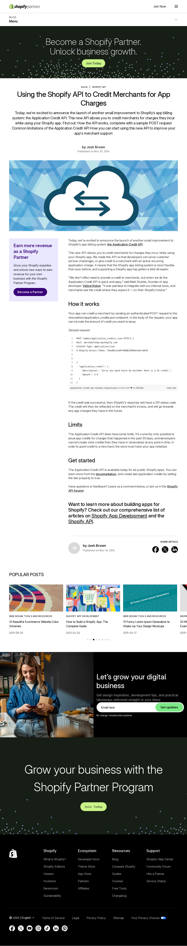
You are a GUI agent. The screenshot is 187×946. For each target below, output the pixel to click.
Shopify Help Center (159, 859)
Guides (116, 874)
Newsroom (50, 888)
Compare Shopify (123, 866)
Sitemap (118, 918)
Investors (49, 881)
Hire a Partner (155, 874)
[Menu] (176, 6)
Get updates (169, 707)
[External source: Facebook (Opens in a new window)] (155, 549)
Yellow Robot (92, 286)
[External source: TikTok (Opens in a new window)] (47, 928)
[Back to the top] (13, 853)
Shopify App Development (119, 516)
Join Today (93, 63)
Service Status (156, 881)
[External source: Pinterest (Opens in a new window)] (65, 928)
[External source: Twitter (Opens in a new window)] (165, 549)
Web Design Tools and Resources (30, 616)
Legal (75, 918)
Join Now (159, 6)
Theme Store (86, 866)
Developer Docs (89, 859)
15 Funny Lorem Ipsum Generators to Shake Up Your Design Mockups (146, 624)
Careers (48, 874)
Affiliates (83, 888)
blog (84, 87)
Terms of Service (53, 918)
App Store (84, 874)
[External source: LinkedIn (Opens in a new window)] (174, 549)
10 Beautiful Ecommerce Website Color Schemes (34, 624)
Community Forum (158, 866)
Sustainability (52, 895)
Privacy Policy (96, 918)
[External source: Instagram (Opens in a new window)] (38, 928)
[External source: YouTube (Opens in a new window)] (30, 928)
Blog (115, 859)
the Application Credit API (125, 244)
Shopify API (99, 87)
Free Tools (119, 888)
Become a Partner (30, 292)
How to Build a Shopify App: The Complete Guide (87, 624)
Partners (83, 881)
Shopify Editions (54, 866)
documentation (106, 474)
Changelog (119, 895)
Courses (117, 881)
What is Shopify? (54, 859)
